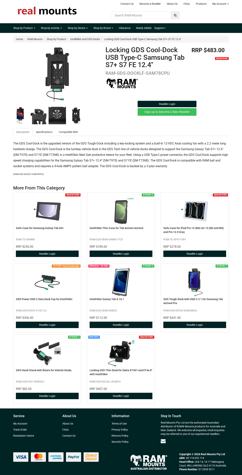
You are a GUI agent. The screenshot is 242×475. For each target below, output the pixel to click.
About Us (172, 3)
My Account (219, 3)
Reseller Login (167, 104)
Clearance (124, 27)
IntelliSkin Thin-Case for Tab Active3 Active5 (116, 228)
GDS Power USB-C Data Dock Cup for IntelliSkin (44, 299)
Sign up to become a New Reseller (167, 112)
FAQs (187, 3)
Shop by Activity (50, 27)
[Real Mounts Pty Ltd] (47, 9)
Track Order (20, 429)
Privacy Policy (120, 429)
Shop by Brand (102, 27)
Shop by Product (23, 27)
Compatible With (68, 131)
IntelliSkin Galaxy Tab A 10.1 (107, 299)
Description (22, 131)
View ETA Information (71, 266)
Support (159, 27)
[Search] (175, 15)
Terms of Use (119, 423)
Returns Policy (120, 435)
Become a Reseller (150, 3)
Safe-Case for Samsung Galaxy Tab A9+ (40, 228)
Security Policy (120, 441)
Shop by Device (77, 27)
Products (201, 3)
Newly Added (143, 27)
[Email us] (163, 441)
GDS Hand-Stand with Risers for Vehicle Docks (43, 370)
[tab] (23, 132)
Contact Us (126, 3)
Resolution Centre (23, 435)
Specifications (44, 131)
